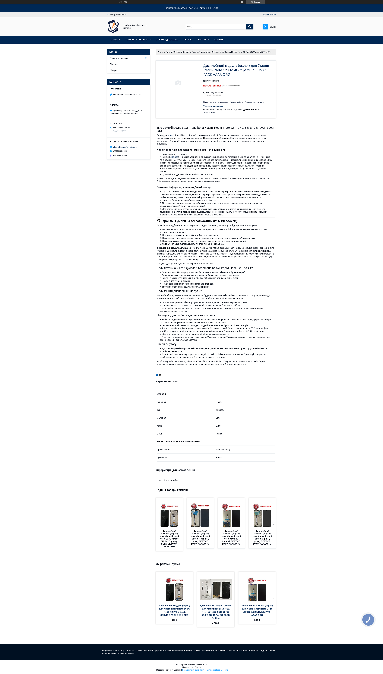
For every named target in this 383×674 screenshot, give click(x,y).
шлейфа (174, 157)
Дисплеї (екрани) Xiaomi (177, 52)
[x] (160, 375)
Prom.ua (205, 665)
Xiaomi (171, 135)
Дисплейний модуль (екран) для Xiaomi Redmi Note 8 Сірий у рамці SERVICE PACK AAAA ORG (262, 537)
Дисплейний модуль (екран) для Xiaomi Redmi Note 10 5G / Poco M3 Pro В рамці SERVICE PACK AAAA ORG (169, 539)
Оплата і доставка (167, 40)
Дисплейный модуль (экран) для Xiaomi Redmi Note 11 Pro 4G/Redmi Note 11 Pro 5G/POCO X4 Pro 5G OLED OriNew (216, 611)
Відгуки (113, 70)
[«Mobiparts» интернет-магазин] (113, 32)
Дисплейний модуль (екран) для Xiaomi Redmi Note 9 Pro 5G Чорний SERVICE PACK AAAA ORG (231, 537)
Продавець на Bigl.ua (191, 667)
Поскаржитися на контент (193, 670)
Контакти (203, 40)
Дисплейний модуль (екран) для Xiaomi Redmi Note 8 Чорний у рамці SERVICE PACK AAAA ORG (200, 537)
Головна (115, 40)
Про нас (187, 40)
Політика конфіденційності (216, 670)
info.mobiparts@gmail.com (125, 147)
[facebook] (157, 375)
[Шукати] (249, 26)
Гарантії (218, 40)
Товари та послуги (136, 40)
